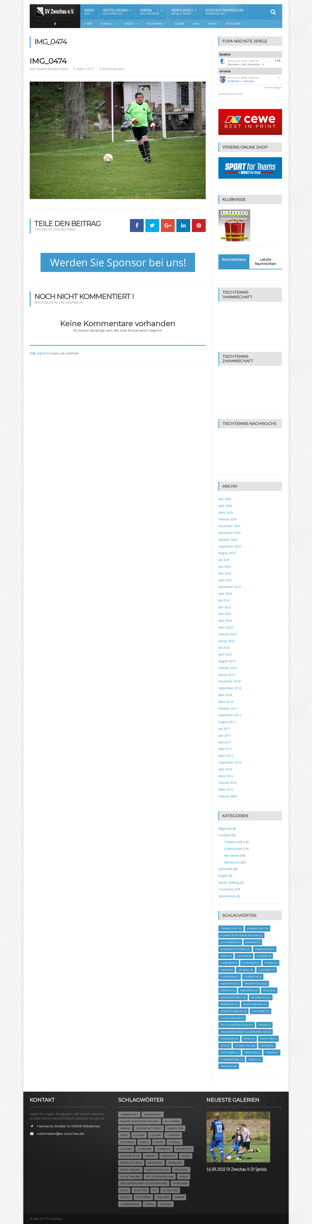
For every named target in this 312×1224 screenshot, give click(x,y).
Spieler (264, 1024)
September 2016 (229, 762)
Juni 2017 (224, 735)
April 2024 (225, 593)
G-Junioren (230, 976)
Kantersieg (249, 990)
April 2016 (225, 769)
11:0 (277, 60)
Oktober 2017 (227, 708)
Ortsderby (260, 1011)
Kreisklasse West (233, 997)
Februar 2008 (227, 796)
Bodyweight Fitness (235, 949)
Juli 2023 (224, 600)
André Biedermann (52, 68)
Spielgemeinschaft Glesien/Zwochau (246, 1031)
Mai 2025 (224, 573)
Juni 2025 (224, 567)
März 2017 (225, 756)
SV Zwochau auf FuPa (230, 93)
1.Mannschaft (233, 842)
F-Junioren (229, 962)
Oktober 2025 (227, 540)
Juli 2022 (224, 647)
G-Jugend (267, 969)
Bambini (253, 942)
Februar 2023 (227, 634)
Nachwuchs (232, 862)
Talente (267, 1045)
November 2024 (229, 587)
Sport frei (268, 1038)
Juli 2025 (224, 560)
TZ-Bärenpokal (232, 1059)
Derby (226, 956)
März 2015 (225, 789)
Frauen (227, 969)
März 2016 (225, 776)
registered (44, 353)
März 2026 (225, 513)
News (89, 11)
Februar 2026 (227, 519)
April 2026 (225, 506)
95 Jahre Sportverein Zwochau (241, 935)
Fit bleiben (250, 962)
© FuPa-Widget (273, 87)
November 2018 (229, 681)
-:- (279, 77)
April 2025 (225, 580)
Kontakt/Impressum (224, 11)
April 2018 (225, 695)
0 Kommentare (112, 68)
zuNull (254, 1059)
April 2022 (225, 654)
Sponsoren (233, 23)
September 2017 (229, 715)
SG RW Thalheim (232, 1018)
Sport (249, 1038)
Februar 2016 (227, 783)
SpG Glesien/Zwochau (237, 1024)
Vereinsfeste (226, 896)
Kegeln (223, 876)
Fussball (223, 835)
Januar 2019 (226, 675)
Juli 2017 (224, 729)
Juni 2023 (224, 607)
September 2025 (229, 546)
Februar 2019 (227, 668)
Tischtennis (226, 889)
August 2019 (227, 661)
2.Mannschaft (233, 849)
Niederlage (229, 1004)
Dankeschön (264, 949)
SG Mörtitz (234, 81)
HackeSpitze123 (256, 983)
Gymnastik (225, 869)
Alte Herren (231, 855)
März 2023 (225, 627)
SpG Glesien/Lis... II (253, 64)
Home (88, 23)
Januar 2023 (226, 641)
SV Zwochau (245, 1045)
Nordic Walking (228, 882)
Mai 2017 (224, 742)
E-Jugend (244, 956)
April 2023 (225, 620)
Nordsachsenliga (233, 1011)
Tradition (252, 1052)
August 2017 (227, 722)
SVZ (225, 1045)
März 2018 (225, 702)
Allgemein (225, 828)
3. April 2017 (83, 68)
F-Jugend (264, 956)
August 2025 (227, 553)
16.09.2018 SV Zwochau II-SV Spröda (237, 1169)
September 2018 (229, 688)
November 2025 (229, 533)
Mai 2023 (224, 614)
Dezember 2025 (229, 526)
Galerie (179, 23)
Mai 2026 (224, 499)
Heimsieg (228, 990)
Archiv (212, 23)
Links (196, 23)
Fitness (271, 962)
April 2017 (225, 749)
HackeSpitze (230, 983)
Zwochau (233, 64)
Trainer (272, 1052)
